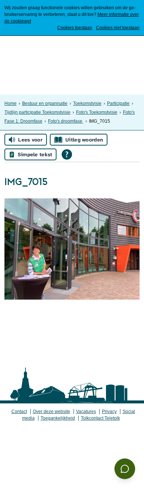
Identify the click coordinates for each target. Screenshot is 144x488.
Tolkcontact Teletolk (100, 418)
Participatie (118, 103)
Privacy (109, 411)
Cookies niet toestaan (118, 27)
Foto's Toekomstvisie (96, 112)
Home (10, 103)
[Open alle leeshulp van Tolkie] (67, 154)
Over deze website (51, 411)
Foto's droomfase (65, 121)
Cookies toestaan (74, 27)
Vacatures (86, 411)
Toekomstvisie (87, 103)
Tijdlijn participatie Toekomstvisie (37, 112)
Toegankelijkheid (58, 418)
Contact (19, 411)
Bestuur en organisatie (45, 103)
